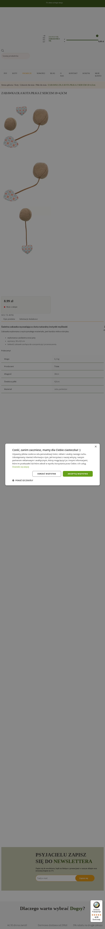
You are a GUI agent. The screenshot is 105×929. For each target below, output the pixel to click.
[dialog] (52, 464)
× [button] (96, 447)
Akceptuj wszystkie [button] (78, 474)
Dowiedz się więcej (20, 466)
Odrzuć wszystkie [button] (46, 474)
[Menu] (100, 901)
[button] (22, 480)
